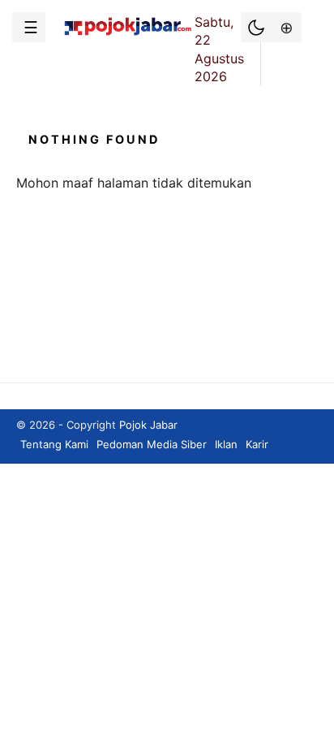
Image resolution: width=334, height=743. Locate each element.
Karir (257, 444)
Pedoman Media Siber (151, 444)
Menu (28, 27)
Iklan (226, 444)
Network (285, 27)
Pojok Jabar (148, 424)
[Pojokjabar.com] (128, 34)
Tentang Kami (54, 444)
